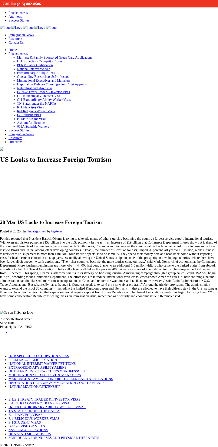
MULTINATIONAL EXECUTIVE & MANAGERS (45, 375)
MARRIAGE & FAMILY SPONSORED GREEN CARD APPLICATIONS (61, 379)
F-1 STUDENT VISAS (25, 422)
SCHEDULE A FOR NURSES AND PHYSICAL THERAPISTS (54, 438)
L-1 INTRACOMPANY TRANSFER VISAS (40, 403)
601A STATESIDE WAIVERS (30, 434)
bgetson (56, 231)
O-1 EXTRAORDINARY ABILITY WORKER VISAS (47, 407)
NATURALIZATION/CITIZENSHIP (34, 386)
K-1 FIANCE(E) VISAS (25, 415)
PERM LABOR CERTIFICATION (33, 360)
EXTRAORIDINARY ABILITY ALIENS (38, 367)
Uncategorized (36, 231)
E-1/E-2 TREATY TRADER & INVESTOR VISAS (44, 399)
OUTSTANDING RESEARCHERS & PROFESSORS (47, 371)
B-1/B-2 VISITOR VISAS (27, 426)
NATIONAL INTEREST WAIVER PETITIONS (42, 363)
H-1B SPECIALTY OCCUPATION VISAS (39, 356)
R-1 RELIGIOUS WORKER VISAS (34, 418)
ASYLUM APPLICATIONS (28, 430)
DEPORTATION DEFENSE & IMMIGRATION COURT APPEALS (56, 383)
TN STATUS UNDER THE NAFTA (34, 411)
